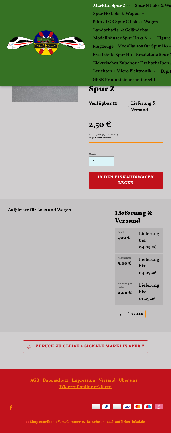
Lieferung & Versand (143, 106)
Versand (107, 380)
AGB (34, 380)
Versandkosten (103, 138)
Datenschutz (55, 380)
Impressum (83, 380)
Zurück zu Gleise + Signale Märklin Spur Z (90, 346)
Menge (92, 154)
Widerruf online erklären (85, 387)
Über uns (128, 380)
